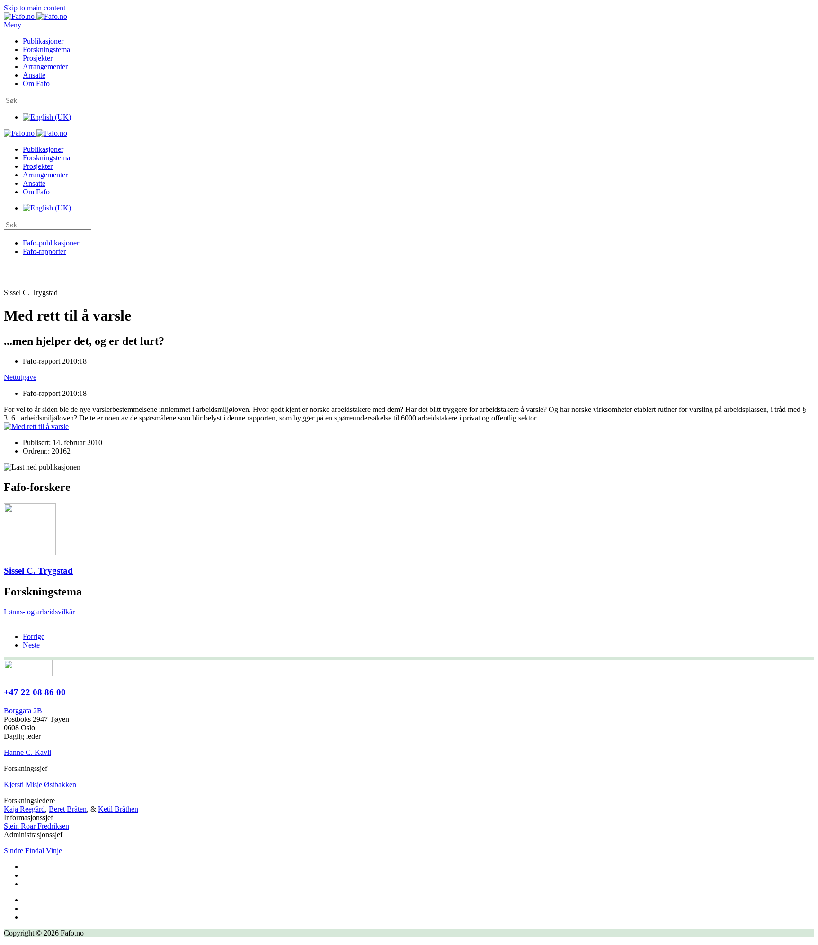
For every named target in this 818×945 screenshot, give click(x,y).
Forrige (33, 636)
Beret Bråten (68, 809)
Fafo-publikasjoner (51, 243)
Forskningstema (46, 49)
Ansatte (34, 75)
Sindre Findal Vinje (33, 851)
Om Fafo (36, 83)
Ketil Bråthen (118, 809)
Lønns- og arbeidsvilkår (39, 612)
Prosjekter (38, 58)
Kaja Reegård (24, 809)
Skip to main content (34, 8)
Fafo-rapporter (44, 251)
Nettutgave (20, 377)
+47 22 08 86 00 (35, 692)
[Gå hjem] (35, 16)
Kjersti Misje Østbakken (40, 784)
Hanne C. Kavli (27, 752)
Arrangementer (45, 66)
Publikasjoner (43, 41)
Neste (31, 645)
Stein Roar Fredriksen (36, 826)
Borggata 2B (23, 711)
